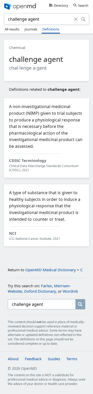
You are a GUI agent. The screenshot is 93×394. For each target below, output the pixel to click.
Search (83, 5)
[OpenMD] (46, 6)
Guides (54, 358)
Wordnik (70, 291)
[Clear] (76, 19)
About (13, 358)
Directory (61, 5)
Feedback (33, 358)
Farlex (46, 285)
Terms (71, 358)
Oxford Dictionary (40, 291)
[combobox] (39, 19)
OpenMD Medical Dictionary (50, 269)
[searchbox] (41, 304)
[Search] (83, 19)
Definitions (50, 29)
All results (12, 29)
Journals (31, 29)
